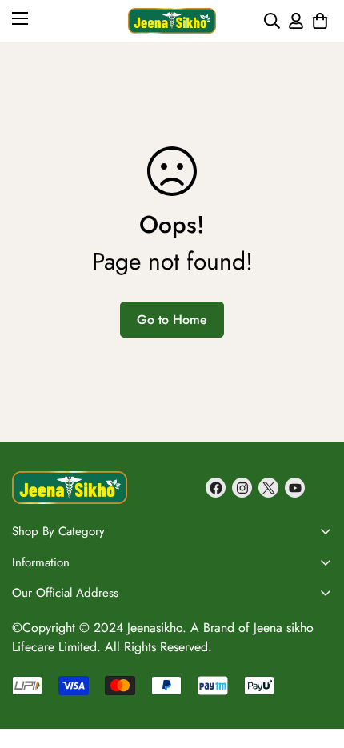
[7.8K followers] (216, 488)
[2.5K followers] (268, 488)
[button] (320, 21)
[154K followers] (242, 488)
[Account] (296, 21)
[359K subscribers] (295, 488)
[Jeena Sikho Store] (172, 21)
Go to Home (172, 319)
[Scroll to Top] (315, 604)
